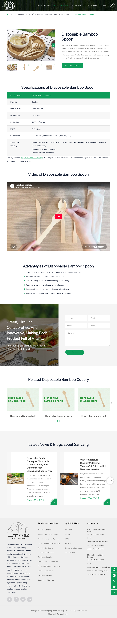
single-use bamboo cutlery (32, 158)
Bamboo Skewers (45, 575)
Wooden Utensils (45, 530)
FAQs (67, 539)
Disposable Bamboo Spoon (83, 14)
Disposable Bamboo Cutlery (60, 14)
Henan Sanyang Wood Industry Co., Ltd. (55, 610)
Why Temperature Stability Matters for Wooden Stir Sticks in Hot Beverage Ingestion (93, 464)
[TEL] (114, 581)
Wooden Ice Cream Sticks (48, 534)
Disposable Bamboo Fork (23, 416)
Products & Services (61, 5)
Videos (68, 543)
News (67, 534)
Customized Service (46, 552)
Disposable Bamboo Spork (58, 416)
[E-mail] (114, 575)
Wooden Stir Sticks (45, 548)
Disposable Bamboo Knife (94, 416)
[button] (53, 45)
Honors (86, 5)
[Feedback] (114, 586)
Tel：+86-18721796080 (95, 560)
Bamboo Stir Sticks (45, 571)
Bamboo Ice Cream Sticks (48, 561)
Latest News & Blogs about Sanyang (58, 444)
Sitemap (51, 614)
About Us (47, 5)
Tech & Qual (76, 5)
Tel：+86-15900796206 (95, 534)
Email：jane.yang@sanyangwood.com (97, 540)
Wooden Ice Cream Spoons (48, 539)
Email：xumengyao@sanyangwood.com (98, 565)
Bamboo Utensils (41, 14)
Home (39, 5)
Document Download (73, 548)
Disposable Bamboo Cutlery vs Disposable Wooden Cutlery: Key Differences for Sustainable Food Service (39, 464)
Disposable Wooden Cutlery (49, 543)
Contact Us (103, 5)
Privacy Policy (62, 614)
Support (93, 5)
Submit (75, 352)
